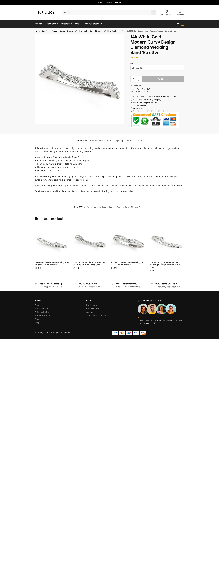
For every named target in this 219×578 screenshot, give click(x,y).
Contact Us (91, 312)
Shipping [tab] (118, 140)
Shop (37, 322)
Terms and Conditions (96, 315)
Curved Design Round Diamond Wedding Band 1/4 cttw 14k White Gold (165, 265)
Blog (37, 319)
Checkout (180, 14)
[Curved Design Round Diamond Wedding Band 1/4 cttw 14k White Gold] (167, 242)
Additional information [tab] (100, 140)
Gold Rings (46, 31)
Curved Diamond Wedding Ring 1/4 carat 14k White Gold (127, 263)
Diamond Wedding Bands (77, 31)
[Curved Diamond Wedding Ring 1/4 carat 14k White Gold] (128, 242)
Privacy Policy (41, 308)
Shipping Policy (42, 312)
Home (37, 31)
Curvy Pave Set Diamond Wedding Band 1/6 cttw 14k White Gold (89, 263)
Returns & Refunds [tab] (134, 140)
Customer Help (93, 308)
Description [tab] (81, 140)
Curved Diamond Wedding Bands (103, 31)
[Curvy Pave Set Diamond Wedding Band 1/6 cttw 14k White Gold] (90, 242)
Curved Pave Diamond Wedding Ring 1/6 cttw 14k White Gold (52, 263)
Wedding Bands (58, 31)
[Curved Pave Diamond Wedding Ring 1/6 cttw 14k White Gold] (52, 242)
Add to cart (163, 79)
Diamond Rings (137, 207)
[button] (180, 24)
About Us (39, 305)
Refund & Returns (43, 315)
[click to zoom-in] (80, 79)
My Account (166, 14)
